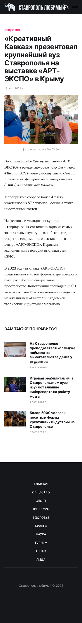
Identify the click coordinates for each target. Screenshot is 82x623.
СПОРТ (41, 501)
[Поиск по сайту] (66, 7)
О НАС (41, 551)
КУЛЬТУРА (41, 509)
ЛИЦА (41, 559)
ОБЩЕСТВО (41, 492)
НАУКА (41, 534)
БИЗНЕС (41, 526)
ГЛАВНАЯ (41, 484)
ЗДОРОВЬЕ (41, 517)
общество (12, 30)
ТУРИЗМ (41, 543)
